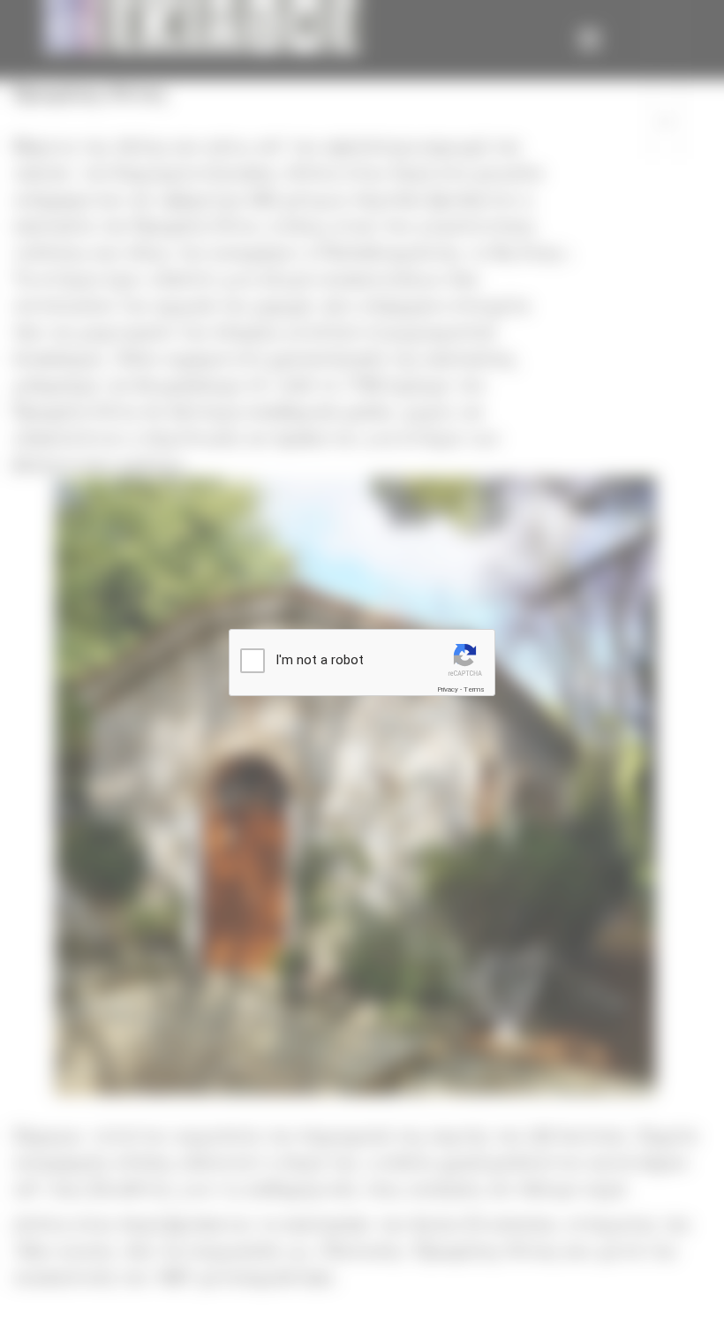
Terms (474, 689)
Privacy (447, 689)
